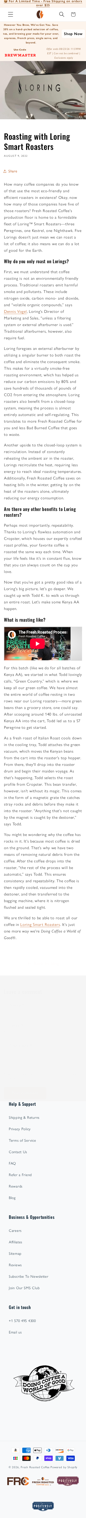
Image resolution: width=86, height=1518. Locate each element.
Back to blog (46, 963)
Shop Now (73, 34)
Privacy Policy (20, 1129)
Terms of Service (22, 1140)
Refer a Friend (20, 1175)
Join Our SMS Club (24, 1288)
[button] (11, 14)
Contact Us (18, 1152)
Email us (15, 1332)
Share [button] (12, 171)
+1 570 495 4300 (22, 1320)
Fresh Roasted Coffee (35, 1467)
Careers (15, 1230)
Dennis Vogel (15, 311)
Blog (12, 1197)
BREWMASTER (20, 55)
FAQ (12, 1163)
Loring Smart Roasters (40, 924)
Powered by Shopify (63, 1467)
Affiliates (15, 1242)
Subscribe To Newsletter (29, 1276)
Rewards (15, 1186)
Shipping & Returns (24, 1117)
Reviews (15, 1265)
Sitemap (15, 1253)
